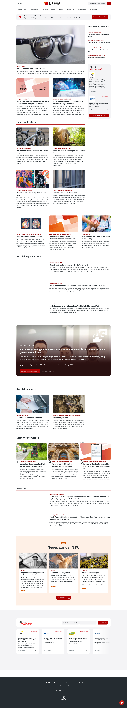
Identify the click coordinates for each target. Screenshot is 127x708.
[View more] (35, 122)
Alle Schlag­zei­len (97, 26)
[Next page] (79, 660)
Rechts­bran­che (24, 389)
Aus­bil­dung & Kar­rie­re (28, 256)
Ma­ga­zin (21, 488)
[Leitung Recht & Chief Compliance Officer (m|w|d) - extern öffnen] (107, 110)
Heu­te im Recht (25, 122)
